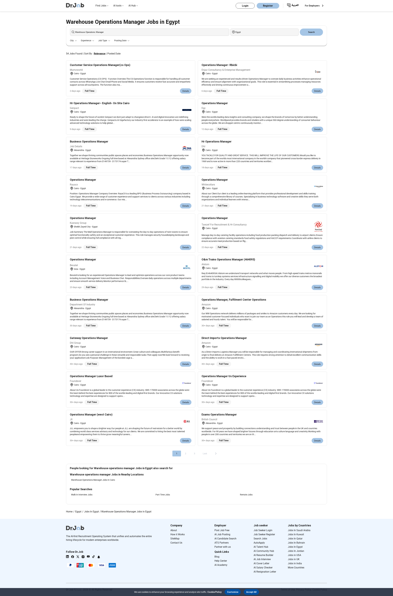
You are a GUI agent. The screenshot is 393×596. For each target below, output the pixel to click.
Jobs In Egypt (295, 546)
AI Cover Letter (261, 563)
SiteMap (174, 538)
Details (185, 91)
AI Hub (132, 5)
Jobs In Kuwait (296, 534)
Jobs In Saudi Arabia (299, 530)
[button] (233, 592)
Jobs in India (295, 563)
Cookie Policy (214, 592)
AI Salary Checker (263, 567)
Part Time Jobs (163, 494)
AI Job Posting (222, 534)
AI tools (117, 5)
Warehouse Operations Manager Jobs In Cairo (93, 480)
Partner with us (222, 546)
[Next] (216, 453)
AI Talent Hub (261, 546)
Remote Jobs (246, 494)
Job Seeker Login (263, 530)
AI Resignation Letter (265, 571)
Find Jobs (100, 5)
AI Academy (220, 564)
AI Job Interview (262, 559)
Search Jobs (260, 538)
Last (205, 453)
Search (311, 32)
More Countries (296, 567)
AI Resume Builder (263, 555)
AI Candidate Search (225, 538)
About (173, 530)
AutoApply (259, 542)
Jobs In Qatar (295, 538)
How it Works (177, 534)
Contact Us (176, 542)
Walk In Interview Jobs (81, 494)
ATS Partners (221, 542)
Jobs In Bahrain (296, 542)
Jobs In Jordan (296, 551)
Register (268, 5)
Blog (216, 556)
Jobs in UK (294, 559)
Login (245, 5)
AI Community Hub (264, 551)
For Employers (312, 5)
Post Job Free (221, 530)
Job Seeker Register (264, 534)
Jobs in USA (294, 555)
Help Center (220, 560)
